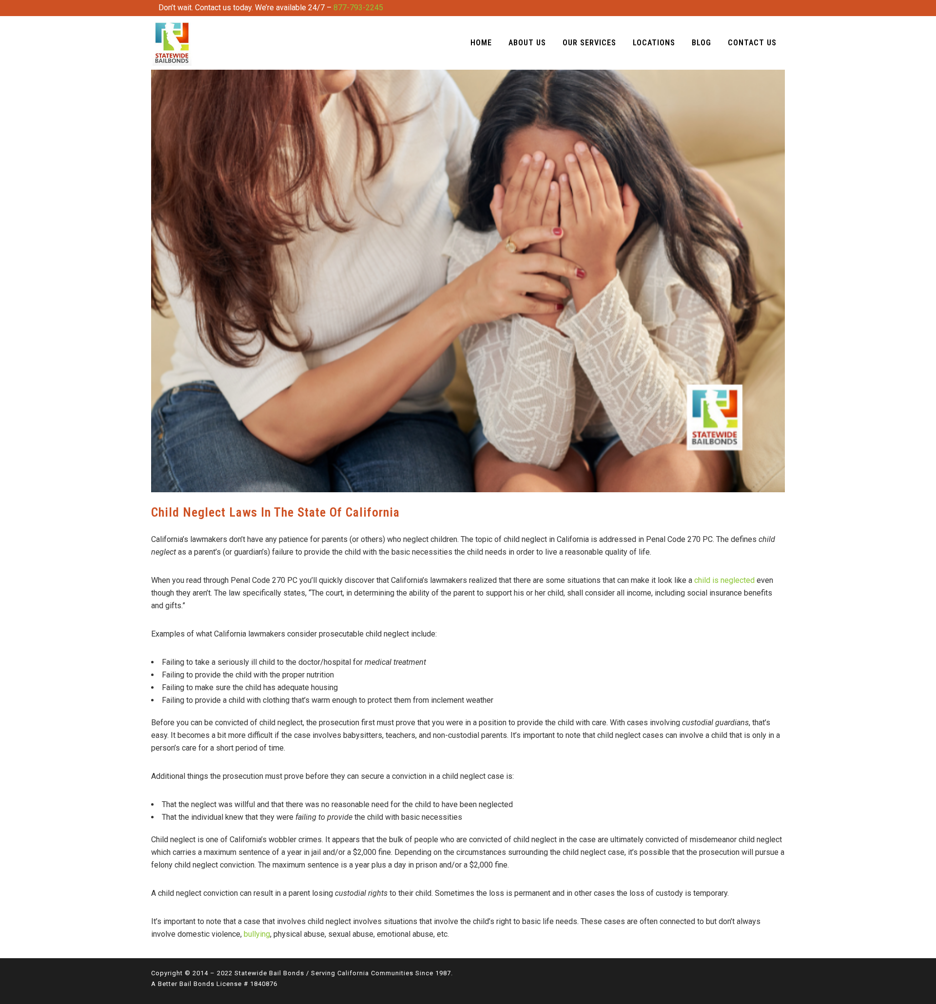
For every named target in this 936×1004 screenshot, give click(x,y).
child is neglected (724, 580)
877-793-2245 (358, 7)
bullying (257, 934)
